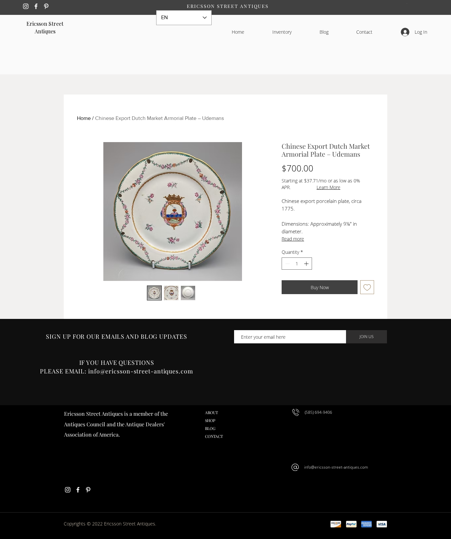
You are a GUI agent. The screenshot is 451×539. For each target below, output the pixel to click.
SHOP (210, 420)
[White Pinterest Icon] (46, 6)
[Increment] (307, 263)
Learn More (328, 187)
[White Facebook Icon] (36, 6)
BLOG (210, 428)
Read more (293, 239)
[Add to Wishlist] (367, 287)
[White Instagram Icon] (25, 6)
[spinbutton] (297, 263)
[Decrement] (287, 263)
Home (84, 118)
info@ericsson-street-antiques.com (336, 467)
